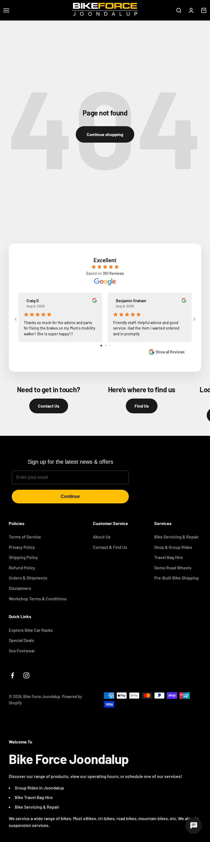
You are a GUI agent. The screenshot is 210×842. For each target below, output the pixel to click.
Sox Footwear (22, 650)
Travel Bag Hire (168, 557)
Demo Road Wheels (172, 567)
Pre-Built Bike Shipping (176, 577)
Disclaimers (20, 588)
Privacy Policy (22, 547)
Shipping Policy (23, 557)
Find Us (142, 405)
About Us (101, 536)
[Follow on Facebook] (12, 675)
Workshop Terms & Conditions (38, 598)
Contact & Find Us (110, 547)
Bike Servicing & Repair (176, 536)
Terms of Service (25, 536)
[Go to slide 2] (105, 345)
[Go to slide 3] (109, 345)
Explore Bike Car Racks (31, 630)
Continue (70, 496)
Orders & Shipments (28, 577)
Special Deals (21, 640)
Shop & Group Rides (173, 547)
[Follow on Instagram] (26, 675)
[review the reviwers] (94, 301)
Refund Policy (22, 567)
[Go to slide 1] (101, 346)
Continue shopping (105, 134)
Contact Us (48, 405)
